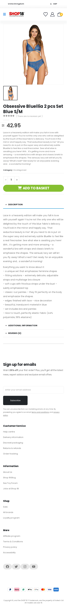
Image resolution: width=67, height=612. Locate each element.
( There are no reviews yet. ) (29, 116)
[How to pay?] (33, 589)
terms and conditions (40, 412)
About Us (7, 472)
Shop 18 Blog (9, 477)
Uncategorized (19, 170)
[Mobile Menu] (5, 14)
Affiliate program (11, 536)
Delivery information (13, 437)
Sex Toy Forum (10, 483)
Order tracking (10, 453)
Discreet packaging (13, 442)
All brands (8, 512)
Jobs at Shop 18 (11, 488)
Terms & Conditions (13, 541)
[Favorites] (46, 14)
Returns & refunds (12, 448)
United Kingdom (15, 4)
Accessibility (9, 552)
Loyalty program (11, 517)
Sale (5, 506)
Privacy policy (10, 547)
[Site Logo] (17, 14)
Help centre (9, 431)
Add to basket (36, 188)
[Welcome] (52, 14)
